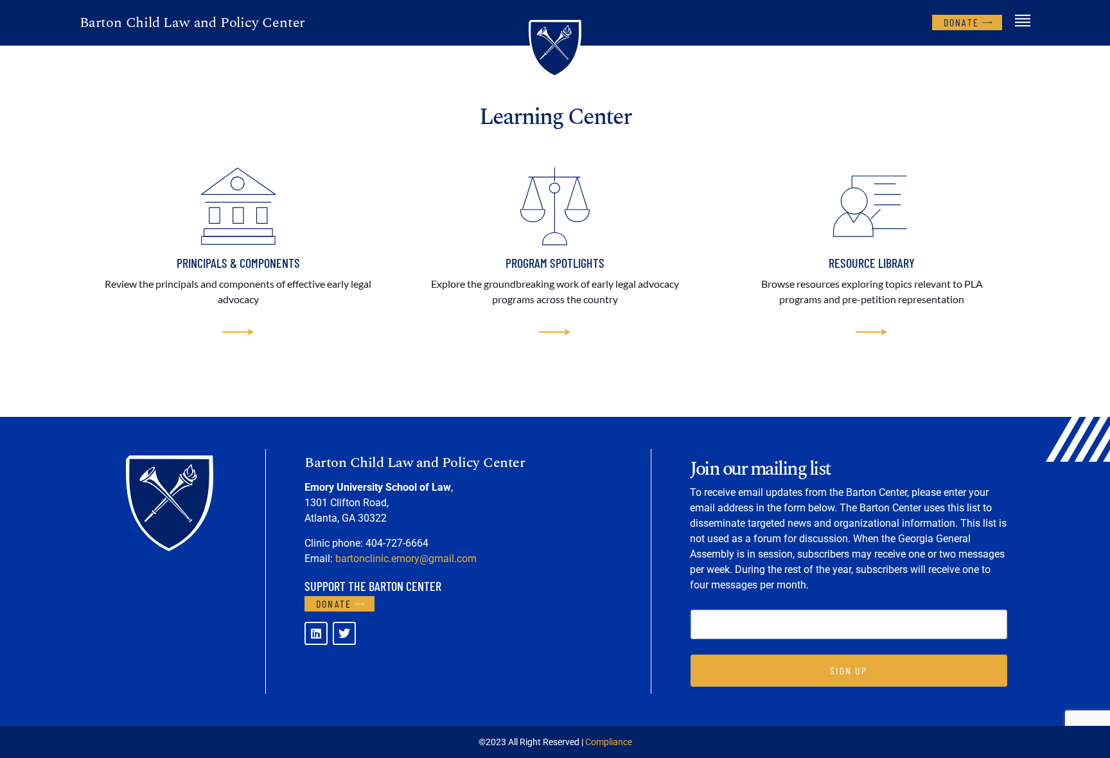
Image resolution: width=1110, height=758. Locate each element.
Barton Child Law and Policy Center (192, 22)
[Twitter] (344, 633)
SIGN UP (848, 670)
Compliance (608, 742)
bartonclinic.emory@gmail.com (406, 558)
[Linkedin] (316, 633)
